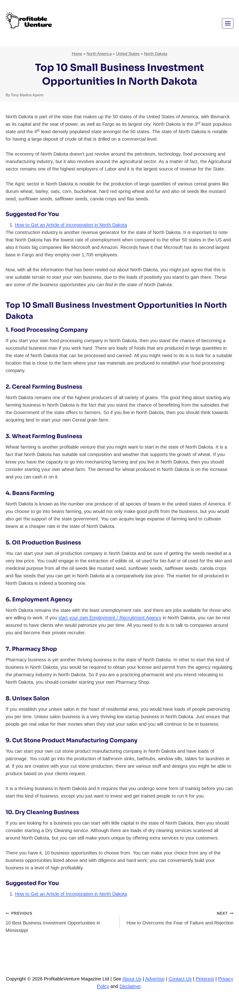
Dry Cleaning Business (47, 812)
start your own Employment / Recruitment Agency (109, 617)
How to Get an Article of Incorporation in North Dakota (71, 224)
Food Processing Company (49, 329)
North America (99, 54)
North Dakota (155, 54)
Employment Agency (42, 599)
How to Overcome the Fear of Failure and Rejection (180, 918)
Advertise (155, 978)
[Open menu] (227, 23)
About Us (131, 978)
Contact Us (180, 978)
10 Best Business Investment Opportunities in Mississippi (53, 922)
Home (77, 54)
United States (128, 54)
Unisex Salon (30, 698)
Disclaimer (130, 986)
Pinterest (205, 978)
